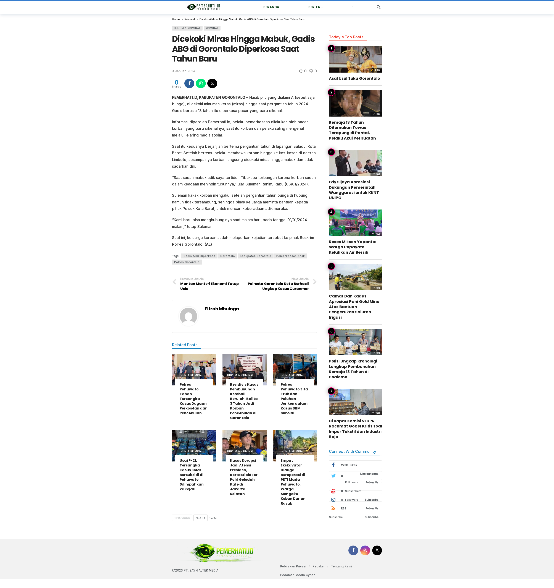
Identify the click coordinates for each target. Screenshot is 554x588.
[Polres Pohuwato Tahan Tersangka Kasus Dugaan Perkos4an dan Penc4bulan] (194, 369)
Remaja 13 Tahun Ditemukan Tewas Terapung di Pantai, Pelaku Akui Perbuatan (352, 130)
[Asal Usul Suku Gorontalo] (355, 59)
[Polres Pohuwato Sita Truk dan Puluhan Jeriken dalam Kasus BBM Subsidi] (295, 369)
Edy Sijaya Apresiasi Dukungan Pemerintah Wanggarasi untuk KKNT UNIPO (354, 189)
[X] (377, 550)
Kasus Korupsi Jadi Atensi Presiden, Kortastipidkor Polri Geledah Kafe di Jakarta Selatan (244, 477)
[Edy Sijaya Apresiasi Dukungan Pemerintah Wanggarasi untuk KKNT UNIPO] (355, 163)
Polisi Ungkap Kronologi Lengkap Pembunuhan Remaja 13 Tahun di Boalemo (353, 369)
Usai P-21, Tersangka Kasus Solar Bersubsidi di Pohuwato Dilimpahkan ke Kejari (192, 475)
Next (199, 518)
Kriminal (212, 28)
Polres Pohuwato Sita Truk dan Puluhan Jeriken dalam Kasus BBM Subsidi (294, 399)
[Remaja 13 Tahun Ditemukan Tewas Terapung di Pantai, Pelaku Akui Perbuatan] (355, 103)
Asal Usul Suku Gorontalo (354, 78)
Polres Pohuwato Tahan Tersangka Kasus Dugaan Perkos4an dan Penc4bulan (194, 399)
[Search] (378, 7)
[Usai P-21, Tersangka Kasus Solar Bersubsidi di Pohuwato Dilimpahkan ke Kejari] (194, 445)
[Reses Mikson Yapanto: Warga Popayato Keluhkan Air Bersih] (355, 223)
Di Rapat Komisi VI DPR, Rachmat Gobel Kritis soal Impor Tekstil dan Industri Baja (355, 428)
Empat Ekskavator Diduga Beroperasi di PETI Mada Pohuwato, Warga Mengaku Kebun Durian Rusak (293, 482)
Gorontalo (227, 256)
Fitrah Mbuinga (222, 309)
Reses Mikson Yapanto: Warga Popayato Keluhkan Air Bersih (352, 247)
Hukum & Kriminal (187, 28)
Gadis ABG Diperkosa (199, 256)
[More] (353, 7)
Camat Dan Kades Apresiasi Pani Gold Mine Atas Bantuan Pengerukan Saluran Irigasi (354, 306)
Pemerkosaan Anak (290, 256)
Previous (183, 518)
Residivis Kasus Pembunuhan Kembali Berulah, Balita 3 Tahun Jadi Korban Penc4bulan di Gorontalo (244, 401)
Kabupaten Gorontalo (255, 256)
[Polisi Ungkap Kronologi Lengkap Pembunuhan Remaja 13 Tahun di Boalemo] (355, 342)
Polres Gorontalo (187, 262)
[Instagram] (365, 550)
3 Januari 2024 (183, 71)
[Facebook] (353, 550)
